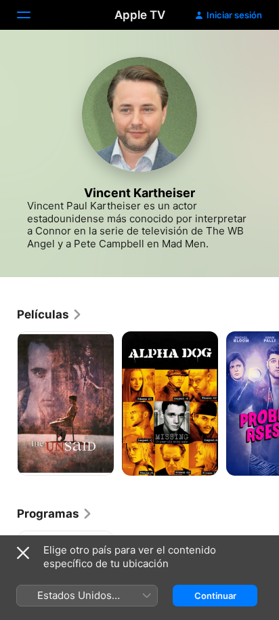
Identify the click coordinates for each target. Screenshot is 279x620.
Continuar (215, 595)
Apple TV (139, 15)
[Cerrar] (23, 553)
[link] (50, 314)
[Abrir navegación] (32, 15)
